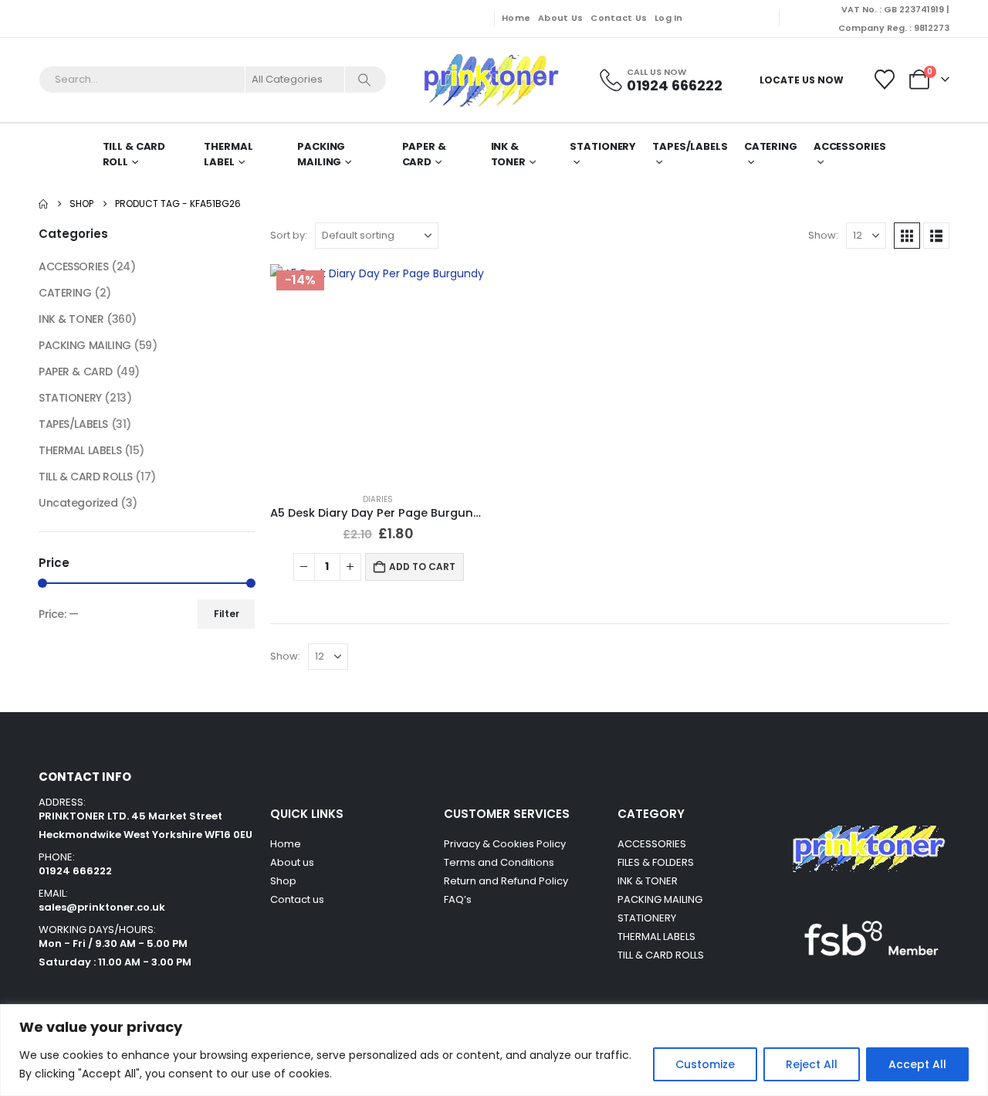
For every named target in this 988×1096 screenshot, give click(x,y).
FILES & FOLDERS (656, 862)
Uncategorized (78, 503)
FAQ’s (458, 899)
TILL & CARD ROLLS (86, 476)
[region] (494, 1050)
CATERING (770, 146)
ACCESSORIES (73, 266)
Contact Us (618, 18)
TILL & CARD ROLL (134, 154)
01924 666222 (75, 871)
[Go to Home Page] (43, 204)
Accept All (917, 1064)
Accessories (850, 146)
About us (292, 862)
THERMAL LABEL (228, 154)
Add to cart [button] (422, 566)
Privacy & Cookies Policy (505, 843)
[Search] (364, 79)
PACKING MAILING (321, 154)
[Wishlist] (885, 80)
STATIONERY (603, 146)
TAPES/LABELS (690, 146)
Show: (823, 235)
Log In (669, 18)
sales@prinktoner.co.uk (102, 907)
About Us (560, 18)
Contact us (298, 899)
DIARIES (378, 499)
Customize (705, 1064)
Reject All (811, 1064)
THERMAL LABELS (80, 450)
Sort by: (288, 235)
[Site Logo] (490, 80)
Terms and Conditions (499, 862)
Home (516, 18)
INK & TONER (508, 154)
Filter (226, 613)
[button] (907, 235)
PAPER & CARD (424, 154)
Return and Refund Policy (506, 881)
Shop (283, 881)
